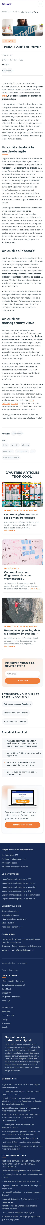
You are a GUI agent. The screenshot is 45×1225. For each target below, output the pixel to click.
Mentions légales (8, 963)
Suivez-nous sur (15, 721)
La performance (11, 874)
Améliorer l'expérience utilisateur (15, 867)
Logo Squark (22, 963)
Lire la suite (9, 530)
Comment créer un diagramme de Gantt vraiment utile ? (17, 575)
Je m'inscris (22, 681)
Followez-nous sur (16, 712)
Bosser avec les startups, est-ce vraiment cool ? (22, 773)
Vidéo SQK (6, 1000)
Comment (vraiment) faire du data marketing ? (20, 1138)
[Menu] (40, 4)
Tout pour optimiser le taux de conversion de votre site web (21, 763)
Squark (4, 1027)
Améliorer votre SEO (10, 855)
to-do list (15, 445)
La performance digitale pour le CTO (16, 891)
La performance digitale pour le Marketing (19, 887)
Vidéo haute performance (12, 927)
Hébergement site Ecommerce (14, 919)
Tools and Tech (8, 1015)
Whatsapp (10, 70)
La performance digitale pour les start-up (18, 899)
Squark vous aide (11, 906)
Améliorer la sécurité (10, 863)
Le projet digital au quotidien (21, 510)
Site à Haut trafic (8, 923)
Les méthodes (11, 568)
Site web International (10, 911)
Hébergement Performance (13, 981)
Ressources (8, 934)
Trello (4, 96)
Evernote (6, 403)
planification (7, 451)
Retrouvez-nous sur (17, 704)
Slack (31, 400)
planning (25, 445)
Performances (7, 1007)
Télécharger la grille (22, 825)
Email (4, 70)
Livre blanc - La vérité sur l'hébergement (18, 950)
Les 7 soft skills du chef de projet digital (18, 1212)
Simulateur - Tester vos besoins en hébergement (21, 946)
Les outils (13, 11)
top (33, 451)
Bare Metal (6, 989)
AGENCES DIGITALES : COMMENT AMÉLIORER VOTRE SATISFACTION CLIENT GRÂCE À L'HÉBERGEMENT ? (22, 743)
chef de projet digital (11, 457)
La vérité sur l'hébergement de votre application (24, 754)
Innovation (6, 1011)
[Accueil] (7, 4)
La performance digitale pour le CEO (16, 879)
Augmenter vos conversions (17, 849)
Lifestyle (5, 1019)
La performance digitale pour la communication (21, 895)
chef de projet (22, 451)
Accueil (4, 11)
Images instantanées (10, 915)
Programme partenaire (11, 997)
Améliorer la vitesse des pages (14, 859)
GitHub (14, 403)
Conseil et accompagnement (13, 985)
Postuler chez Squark (10, 970)
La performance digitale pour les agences (18, 883)
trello (5, 445)
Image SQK (6, 993)
